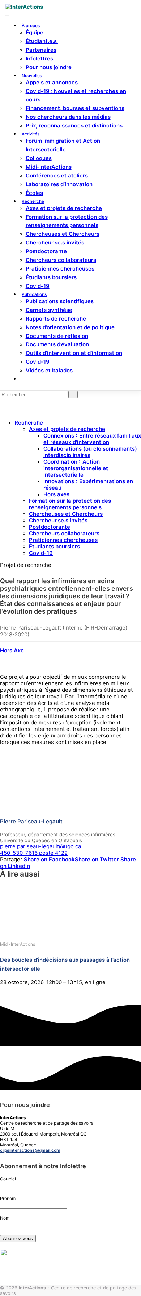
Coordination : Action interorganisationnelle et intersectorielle (75, 468)
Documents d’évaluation (57, 344)
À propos (31, 25)
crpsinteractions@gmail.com (30, 1150)
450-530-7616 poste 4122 (34, 853)
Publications (34, 294)
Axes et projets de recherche (64, 208)
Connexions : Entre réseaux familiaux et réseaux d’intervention (92, 439)
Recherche (33, 201)
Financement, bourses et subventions (75, 108)
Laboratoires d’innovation (59, 184)
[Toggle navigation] (7, 15)
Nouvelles (32, 75)
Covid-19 (38, 286)
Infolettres (39, 58)
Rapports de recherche (56, 318)
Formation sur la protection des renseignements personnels (70, 504)
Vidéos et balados (49, 370)
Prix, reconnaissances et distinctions (74, 125)
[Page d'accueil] (24, 7)
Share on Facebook (49, 859)
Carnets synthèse (49, 310)
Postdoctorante (46, 251)
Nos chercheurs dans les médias (68, 117)
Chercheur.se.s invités (55, 242)
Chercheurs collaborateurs (61, 260)
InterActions (32, 1288)
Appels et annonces (52, 82)
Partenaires (41, 50)
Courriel (8, 1179)
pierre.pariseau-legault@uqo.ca (40, 846)
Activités (30, 134)
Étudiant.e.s (42, 41)
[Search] (24, 378)
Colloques (39, 158)
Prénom (8, 1198)
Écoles (34, 193)
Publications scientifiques (60, 301)
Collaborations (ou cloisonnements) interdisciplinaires (90, 452)
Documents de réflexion (57, 336)
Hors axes (56, 494)
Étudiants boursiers (51, 277)
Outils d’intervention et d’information (74, 353)
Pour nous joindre (49, 67)
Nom (4, 1218)
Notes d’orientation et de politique (70, 327)
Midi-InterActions (49, 167)
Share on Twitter (97, 859)
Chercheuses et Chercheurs (62, 234)
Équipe (34, 32)
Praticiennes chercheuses (60, 269)
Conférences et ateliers (57, 175)
